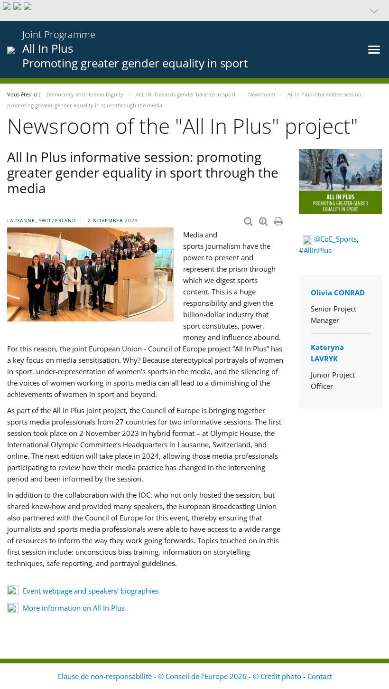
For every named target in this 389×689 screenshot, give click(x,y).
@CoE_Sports (335, 239)
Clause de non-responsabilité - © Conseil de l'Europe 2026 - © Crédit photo (180, 676)
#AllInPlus (315, 250)
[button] (194, 10)
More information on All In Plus (75, 608)
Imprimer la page (279, 219)
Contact (319, 676)
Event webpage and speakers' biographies (91, 590)
